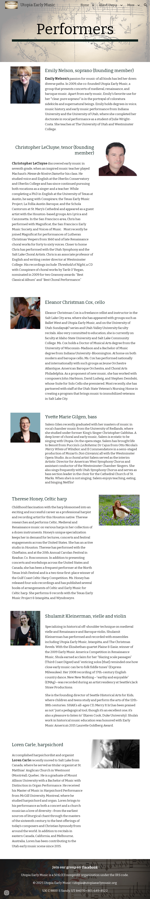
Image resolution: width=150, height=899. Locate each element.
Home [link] (85, 5)
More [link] (130, 5)
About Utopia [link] (108, 5)
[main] (75, 31)
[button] (145, 5)
